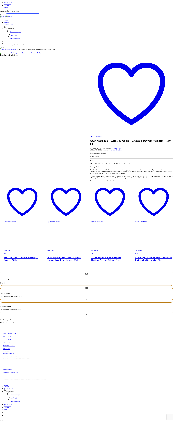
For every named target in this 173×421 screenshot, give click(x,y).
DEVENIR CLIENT (9, 346)
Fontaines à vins (8, 388)
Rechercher (3, 11)
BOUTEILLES (7, 336)
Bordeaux (13, 49)
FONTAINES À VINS (9, 333)
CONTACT (6, 349)
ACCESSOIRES (8, 339)
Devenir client (117, 148)
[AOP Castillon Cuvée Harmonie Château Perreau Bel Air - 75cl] (104, 249)
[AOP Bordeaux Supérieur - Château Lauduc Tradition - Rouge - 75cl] (60, 249)
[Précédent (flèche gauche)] (0, 420)
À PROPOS (6, 343)
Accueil (2, 49)
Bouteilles (7, 49)
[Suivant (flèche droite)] (2, 420)
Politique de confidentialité (10, 372)
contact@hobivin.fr (8, 353)
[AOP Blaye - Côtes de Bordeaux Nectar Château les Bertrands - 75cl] (148, 249)
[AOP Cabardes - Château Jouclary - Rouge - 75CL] (17, 249)
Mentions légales (7, 369)
